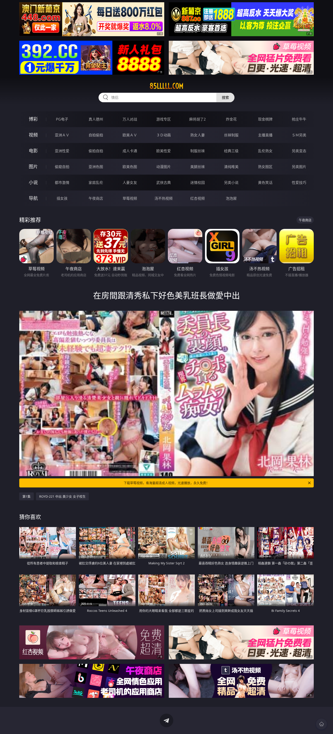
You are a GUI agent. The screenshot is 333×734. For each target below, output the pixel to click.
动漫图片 (163, 166)
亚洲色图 (96, 166)
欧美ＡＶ (130, 135)
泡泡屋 (231, 198)
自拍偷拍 (96, 135)
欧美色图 (130, 166)
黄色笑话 (265, 182)
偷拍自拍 (96, 150)
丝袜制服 (231, 135)
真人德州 (96, 119)
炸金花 (231, 119)
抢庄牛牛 (299, 119)
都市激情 (62, 182)
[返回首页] (321, 724)
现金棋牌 (265, 119)
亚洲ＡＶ (62, 135)
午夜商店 (96, 198)
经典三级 (231, 150)
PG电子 (62, 119)
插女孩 (62, 198)
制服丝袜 (197, 150)
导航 (33, 198)
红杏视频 (197, 198)
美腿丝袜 (197, 166)
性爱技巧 (299, 182)
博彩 (33, 119)
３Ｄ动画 (163, 135)
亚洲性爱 (62, 150)
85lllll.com (166, 85)
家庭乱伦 (96, 182)
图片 (33, 167)
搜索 (225, 97)
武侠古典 (163, 182)
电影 (33, 151)
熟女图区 (265, 166)
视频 (33, 135)
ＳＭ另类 (299, 135)
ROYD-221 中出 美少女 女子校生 (62, 496)
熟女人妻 (197, 135)
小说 (33, 182)
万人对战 (130, 119)
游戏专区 (163, 119)
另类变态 (299, 150)
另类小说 (231, 182)
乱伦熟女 (265, 150)
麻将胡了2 (197, 119)
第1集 (26, 496)
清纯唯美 (231, 166)
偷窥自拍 (62, 166)
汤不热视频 (163, 198)
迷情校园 (197, 182)
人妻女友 (130, 182)
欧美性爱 (163, 150)
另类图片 (299, 166)
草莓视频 (130, 198)
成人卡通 (130, 150)
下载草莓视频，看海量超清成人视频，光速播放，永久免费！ (166, 483)
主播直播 (265, 135)
